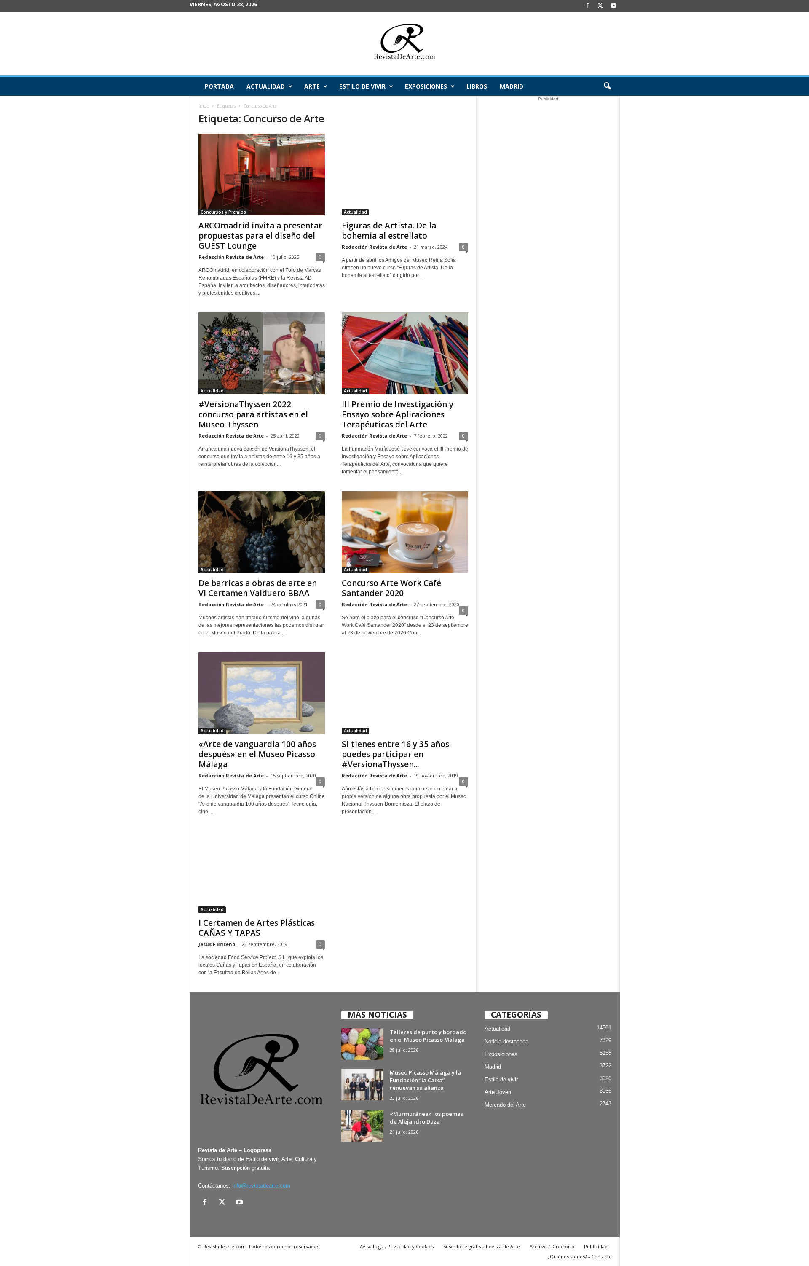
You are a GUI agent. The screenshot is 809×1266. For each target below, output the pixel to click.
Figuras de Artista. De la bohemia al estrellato (389, 230)
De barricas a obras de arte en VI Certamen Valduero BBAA (257, 588)
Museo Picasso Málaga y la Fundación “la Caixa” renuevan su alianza (425, 1080)
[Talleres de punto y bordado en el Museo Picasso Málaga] (362, 1044)
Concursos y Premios (223, 212)
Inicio (203, 106)
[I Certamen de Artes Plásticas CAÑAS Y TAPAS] (261, 872)
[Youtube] (613, 6)
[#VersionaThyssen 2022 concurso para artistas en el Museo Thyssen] (261, 353)
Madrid (511, 86)
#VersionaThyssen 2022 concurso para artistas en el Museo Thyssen (253, 414)
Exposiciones (426, 86)
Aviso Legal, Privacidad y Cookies (397, 1246)
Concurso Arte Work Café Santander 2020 (391, 588)
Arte (312, 86)
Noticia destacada (506, 1041)
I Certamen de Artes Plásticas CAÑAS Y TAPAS (256, 927)
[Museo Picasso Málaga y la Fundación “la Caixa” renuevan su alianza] (362, 1084)
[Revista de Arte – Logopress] (404, 43)
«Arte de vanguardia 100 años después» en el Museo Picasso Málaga (257, 754)
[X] (600, 6)
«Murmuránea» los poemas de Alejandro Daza (426, 1117)
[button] (607, 86)
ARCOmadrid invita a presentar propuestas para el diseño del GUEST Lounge (260, 235)
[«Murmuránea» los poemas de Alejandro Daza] (362, 1126)
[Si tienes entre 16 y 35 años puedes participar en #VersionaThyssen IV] (405, 693)
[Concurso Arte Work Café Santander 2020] (405, 532)
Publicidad (596, 1246)
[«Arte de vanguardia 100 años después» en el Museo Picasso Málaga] (261, 693)
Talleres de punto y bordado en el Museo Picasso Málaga (428, 1035)
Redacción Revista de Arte (231, 257)
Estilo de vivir (362, 86)
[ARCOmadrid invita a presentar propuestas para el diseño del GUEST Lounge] (261, 174)
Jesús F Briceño (216, 944)
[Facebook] (587, 6)
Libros (476, 86)
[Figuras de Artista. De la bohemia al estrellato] (405, 174)
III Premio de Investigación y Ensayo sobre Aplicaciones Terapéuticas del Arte (397, 414)
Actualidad (265, 86)
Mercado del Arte (505, 1105)
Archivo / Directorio (552, 1246)
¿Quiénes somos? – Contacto (580, 1256)
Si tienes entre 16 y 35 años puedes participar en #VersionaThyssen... (395, 754)
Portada (219, 86)
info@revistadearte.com (261, 1186)
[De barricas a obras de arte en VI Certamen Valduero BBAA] (261, 532)
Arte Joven (498, 1092)
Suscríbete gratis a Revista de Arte (481, 1246)
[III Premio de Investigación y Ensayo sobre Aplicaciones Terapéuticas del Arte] (405, 353)
